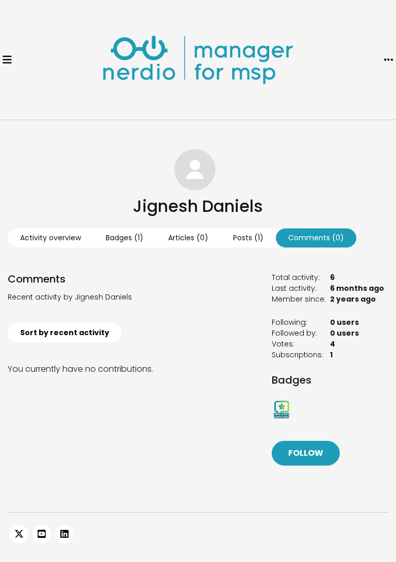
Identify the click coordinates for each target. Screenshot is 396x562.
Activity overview (50, 238)
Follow (305, 453)
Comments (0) (316, 238)
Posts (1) (248, 238)
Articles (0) (188, 238)
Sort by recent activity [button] (64, 332)
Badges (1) (124, 238)
